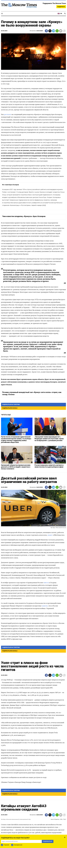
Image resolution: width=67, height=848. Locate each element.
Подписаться (33, 436)
